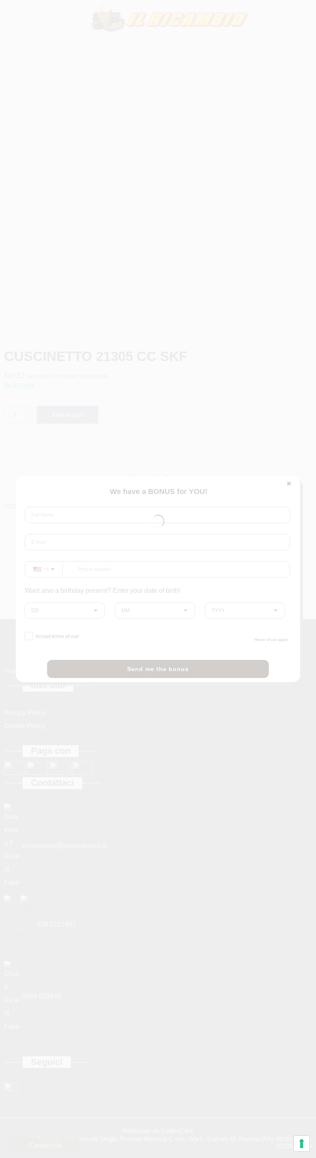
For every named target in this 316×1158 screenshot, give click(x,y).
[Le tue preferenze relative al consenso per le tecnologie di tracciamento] (301, 1143)
